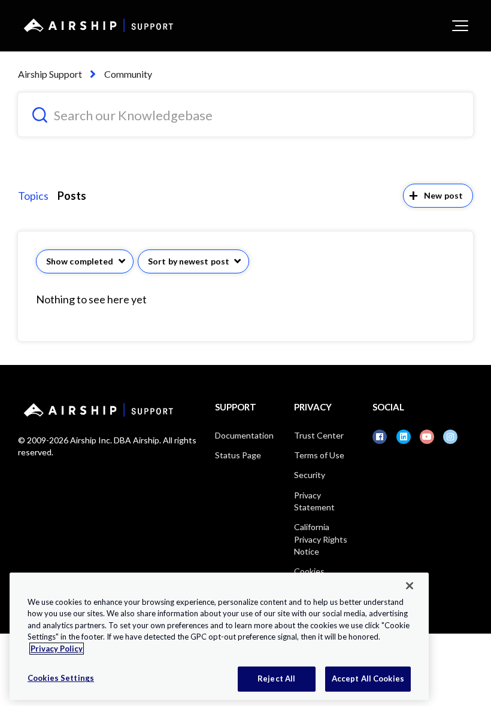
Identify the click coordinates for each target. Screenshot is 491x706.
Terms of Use (319, 455)
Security (309, 475)
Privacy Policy (57, 648)
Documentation (244, 435)
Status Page (238, 455)
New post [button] (443, 195)
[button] (460, 26)
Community (128, 74)
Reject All (276, 678)
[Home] (96, 25)
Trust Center (319, 435)
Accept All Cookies (368, 678)
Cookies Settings (61, 678)
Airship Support (50, 74)
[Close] (409, 586)
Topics (33, 195)
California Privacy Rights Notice (320, 539)
